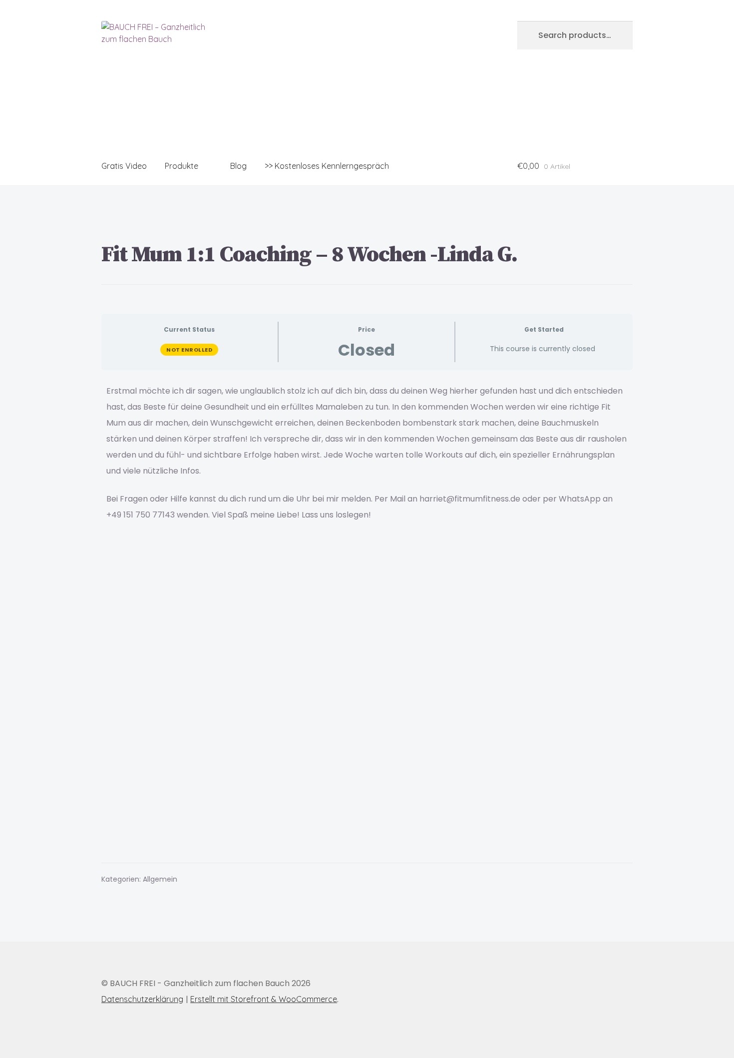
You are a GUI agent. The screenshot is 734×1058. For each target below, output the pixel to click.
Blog (238, 166)
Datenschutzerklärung (142, 999)
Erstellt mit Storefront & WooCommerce (263, 999)
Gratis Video (124, 166)
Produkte (181, 166)
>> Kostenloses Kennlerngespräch (327, 166)
